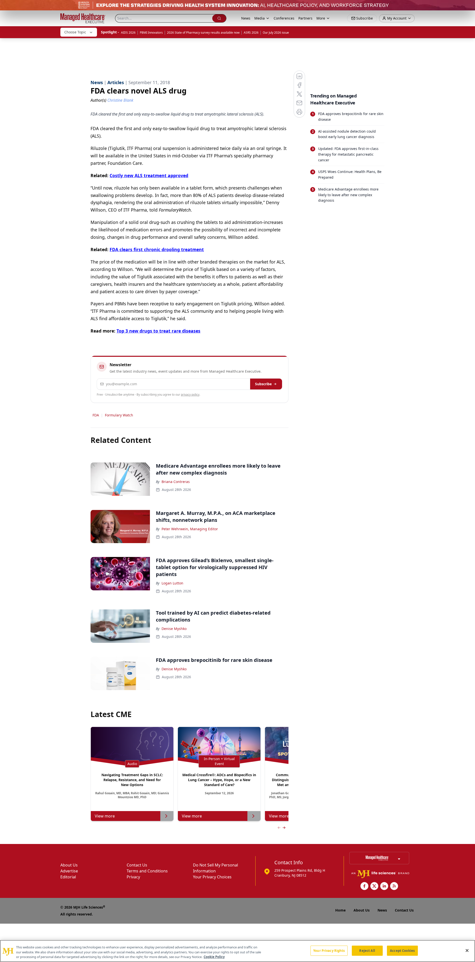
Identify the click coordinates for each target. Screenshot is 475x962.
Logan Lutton (172, 583)
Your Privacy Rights (329, 950)
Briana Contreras (176, 481)
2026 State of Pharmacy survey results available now (203, 32)
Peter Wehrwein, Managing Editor (190, 529)
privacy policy (190, 394)
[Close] (467, 950)
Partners (305, 18)
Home (340, 910)
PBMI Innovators (151, 32)
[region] (237, 951)
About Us (69, 865)
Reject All (367, 950)
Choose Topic (75, 32)
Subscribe (263, 384)
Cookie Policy (214, 957)
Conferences (284, 18)
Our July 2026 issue (276, 32)
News (245, 18)
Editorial (68, 877)
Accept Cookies (402, 950)
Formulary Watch (119, 415)
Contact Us (137, 865)
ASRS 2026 (251, 32)
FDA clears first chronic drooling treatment (157, 249)
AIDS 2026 (128, 32)
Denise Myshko (174, 628)
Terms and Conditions (147, 871)
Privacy (133, 877)
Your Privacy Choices (212, 877)
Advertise (69, 871)
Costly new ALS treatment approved (149, 175)
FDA (96, 415)
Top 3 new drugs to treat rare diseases (158, 331)
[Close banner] (468, 6)
